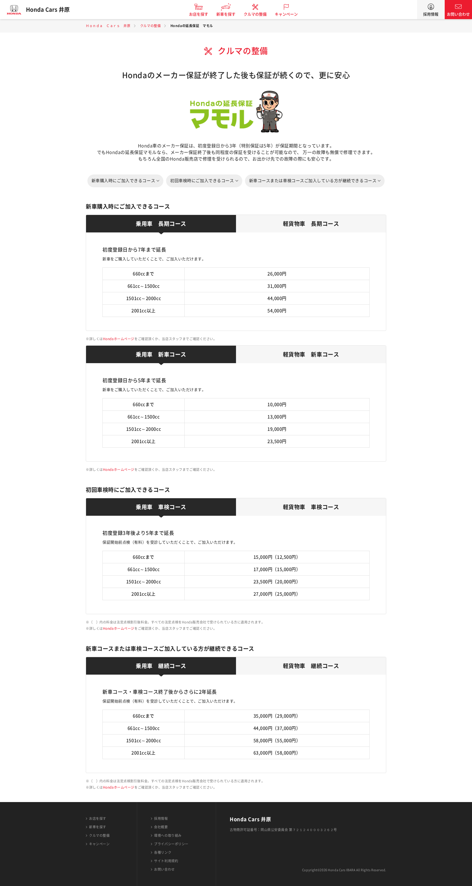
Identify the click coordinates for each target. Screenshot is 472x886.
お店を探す (198, 14)
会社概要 (161, 827)
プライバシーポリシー (171, 844)
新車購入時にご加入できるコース (123, 181)
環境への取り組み (167, 835)
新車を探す (225, 14)
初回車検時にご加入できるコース (202, 181)
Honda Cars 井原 (48, 9)
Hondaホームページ (118, 338)
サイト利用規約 (166, 860)
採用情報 (430, 14)
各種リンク (162, 852)
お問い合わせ (458, 14)
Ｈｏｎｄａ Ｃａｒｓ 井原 (108, 25)
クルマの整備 (255, 14)
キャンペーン (286, 14)
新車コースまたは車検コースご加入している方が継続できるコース (313, 181)
